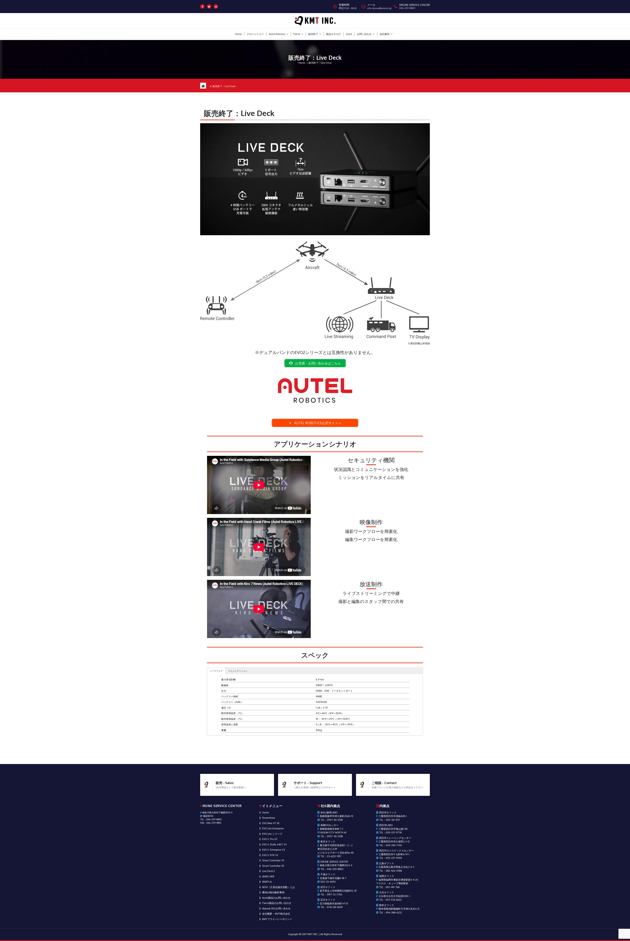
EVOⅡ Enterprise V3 (273, 849)
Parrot (296, 34)
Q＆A (349, 34)
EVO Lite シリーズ (272, 833)
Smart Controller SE (273, 865)
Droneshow (268, 817)
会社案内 (384, 34)
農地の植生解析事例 (273, 892)
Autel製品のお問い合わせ (276, 897)
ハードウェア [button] (216, 671)
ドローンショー (255, 34)
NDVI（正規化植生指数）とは (278, 887)
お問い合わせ (364, 34)
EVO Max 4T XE (271, 823)
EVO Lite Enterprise (273, 828)
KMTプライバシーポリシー (277, 919)
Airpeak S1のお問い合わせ (276, 908)
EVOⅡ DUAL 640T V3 (274, 844)
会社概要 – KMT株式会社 (276, 913)
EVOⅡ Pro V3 (269, 839)
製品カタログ (333, 34)
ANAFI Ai (267, 881)
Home (238, 34)
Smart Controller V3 (273, 860)
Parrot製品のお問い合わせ (276, 903)
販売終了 (313, 34)
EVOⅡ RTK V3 (270, 855)
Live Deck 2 (268, 871)
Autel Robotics (277, 34)
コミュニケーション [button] (237, 671)
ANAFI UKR (268, 876)
